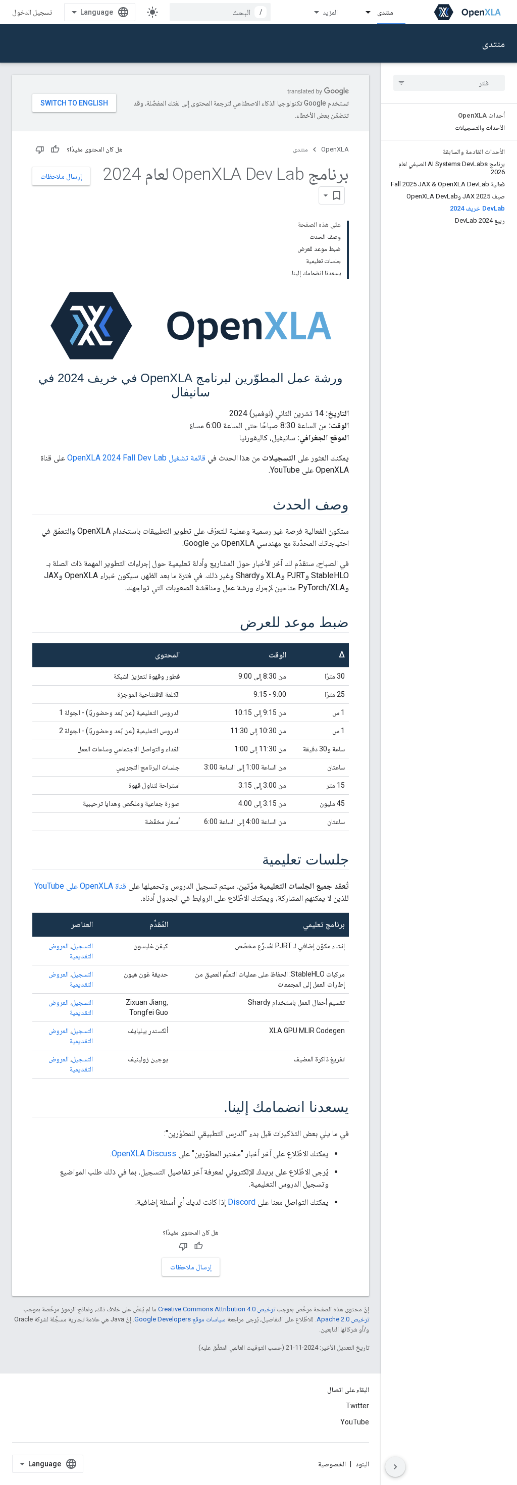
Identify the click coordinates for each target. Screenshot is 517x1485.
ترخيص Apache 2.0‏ (343, 1319)
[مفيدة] (55, 149)
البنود (362, 1464)
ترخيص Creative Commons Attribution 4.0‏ (216, 1309)
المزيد (330, 12)
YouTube (354, 1422)
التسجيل (82, 946)
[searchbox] (449, 83)
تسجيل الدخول (32, 12)
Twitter (357, 1406)
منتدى (385, 12)
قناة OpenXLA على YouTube (80, 886)
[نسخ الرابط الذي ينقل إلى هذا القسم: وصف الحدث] (262, 505)
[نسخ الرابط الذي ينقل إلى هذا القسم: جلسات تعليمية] (252, 860)
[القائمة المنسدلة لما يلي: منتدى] (363, 12)
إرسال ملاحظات (61, 176)
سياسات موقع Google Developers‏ (180, 1319)
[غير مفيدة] (39, 149)
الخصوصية (332, 1464)
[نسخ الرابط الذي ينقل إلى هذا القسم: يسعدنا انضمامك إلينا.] (213, 1108)
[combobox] (220, 12)
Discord (241, 1202)
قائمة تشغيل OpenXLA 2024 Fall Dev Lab (136, 458)
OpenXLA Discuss (144, 1153)
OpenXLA (335, 149)
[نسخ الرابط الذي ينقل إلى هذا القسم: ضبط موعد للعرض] (230, 623)
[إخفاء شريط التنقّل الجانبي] (395, 1467)
